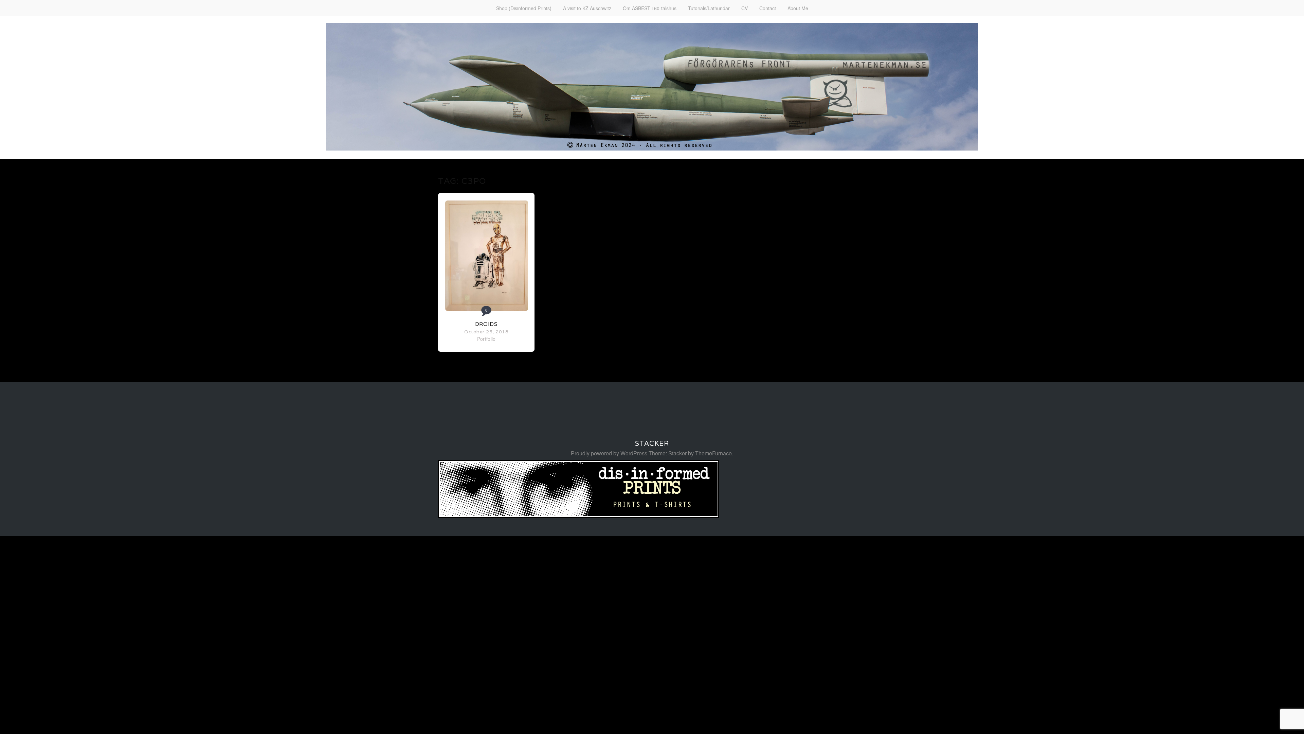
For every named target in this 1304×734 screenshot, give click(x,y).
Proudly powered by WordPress (609, 453)
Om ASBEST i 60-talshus (649, 8)
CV (744, 8)
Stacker (652, 443)
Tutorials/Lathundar (709, 8)
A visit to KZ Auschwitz (587, 8)
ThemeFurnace (713, 453)
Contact (767, 8)
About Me (797, 8)
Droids (486, 324)
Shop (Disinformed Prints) (523, 8)
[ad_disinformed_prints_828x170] (578, 516)
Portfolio (486, 338)
